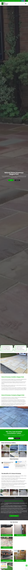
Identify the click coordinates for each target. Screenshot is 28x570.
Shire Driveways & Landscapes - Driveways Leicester (8, 462)
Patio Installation (20, 560)
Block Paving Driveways (7, 535)
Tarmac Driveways (7, 560)
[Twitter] (23, 0)
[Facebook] (21, 0)
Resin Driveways (20, 535)
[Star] (26, 0)
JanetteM (19, 461)
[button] (25, 3)
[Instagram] (24, 0)
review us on (6, 467)
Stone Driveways (6, 547)
